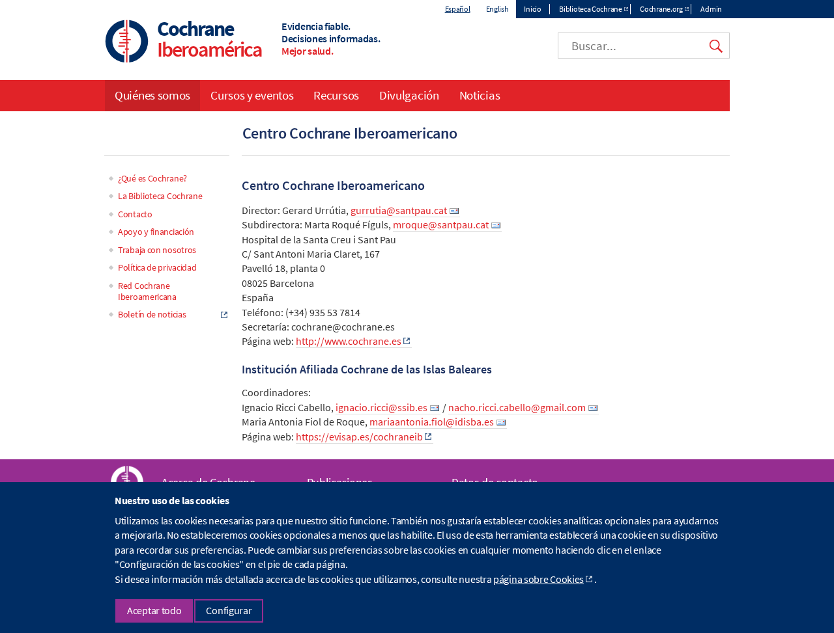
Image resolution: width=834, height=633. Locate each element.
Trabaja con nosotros (157, 250)
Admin (711, 9)
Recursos (336, 95)
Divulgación (409, 95)
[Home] (127, 42)
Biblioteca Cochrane (590, 9)
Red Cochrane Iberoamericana (147, 291)
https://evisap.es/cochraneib (359, 436)
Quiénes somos (152, 95)
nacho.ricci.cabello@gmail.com (517, 407)
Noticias (479, 95)
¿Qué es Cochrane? (152, 178)
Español (457, 9)
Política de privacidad (157, 267)
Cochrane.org (661, 9)
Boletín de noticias (152, 314)
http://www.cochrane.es (348, 340)
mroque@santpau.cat (441, 224)
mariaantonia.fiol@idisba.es (431, 421)
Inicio (532, 9)
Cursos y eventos (251, 95)
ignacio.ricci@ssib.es (381, 407)
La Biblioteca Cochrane (160, 196)
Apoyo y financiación (156, 231)
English (497, 9)
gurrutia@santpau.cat (399, 210)
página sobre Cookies (538, 579)
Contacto (135, 214)
